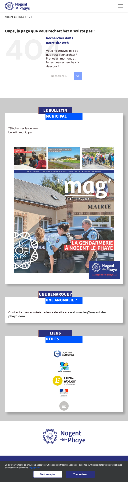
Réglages (33, 467)
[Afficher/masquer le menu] (120, 5)
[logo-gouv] (64, 390)
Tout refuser (80, 474)
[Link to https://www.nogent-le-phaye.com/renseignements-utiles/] (64, 406)
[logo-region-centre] (64, 363)
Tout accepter (48, 474)
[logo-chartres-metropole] (64, 351)
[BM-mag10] (64, 142)
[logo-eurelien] (64, 377)
